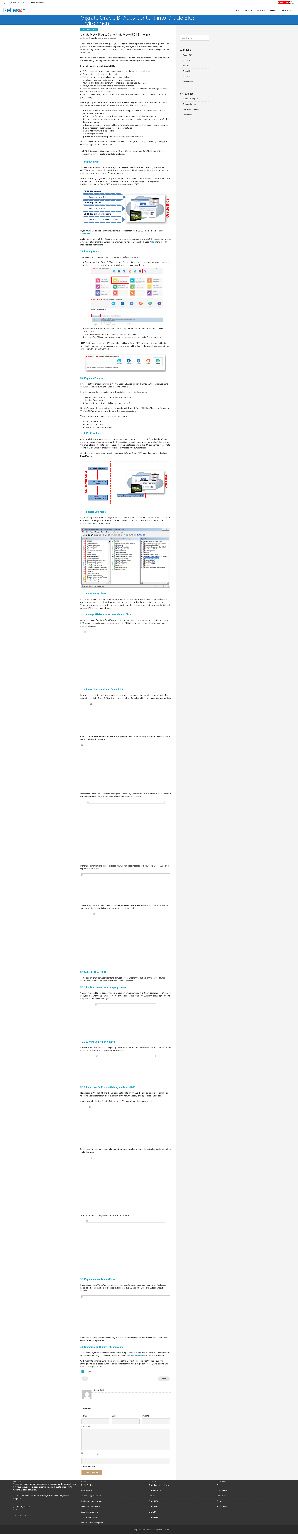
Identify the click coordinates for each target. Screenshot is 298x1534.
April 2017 (186, 66)
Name (84, 1416)
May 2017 (186, 60)
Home (237, 10)
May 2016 (186, 76)
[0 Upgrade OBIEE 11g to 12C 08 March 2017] (296, 769)
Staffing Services (87, 1485)
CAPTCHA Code (88, 1466)
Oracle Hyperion (155, 1490)
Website (145, 1416)
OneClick (152, 1496)
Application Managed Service (91, 1501)
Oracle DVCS (153, 1512)
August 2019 (187, 55)
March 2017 (187, 71)
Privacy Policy (222, 1507)
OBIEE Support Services (89, 1517)
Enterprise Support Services (91, 1496)
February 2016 (188, 82)
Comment (85, 1426)
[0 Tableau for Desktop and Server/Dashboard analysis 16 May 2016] (2, 769)
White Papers (222, 1490)
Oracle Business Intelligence (159, 1485)
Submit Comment (92, 1473)
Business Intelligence (190, 99)
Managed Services (189, 104)
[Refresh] (98, 1454)
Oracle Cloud (188, 115)
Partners (220, 1501)
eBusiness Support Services (90, 1507)
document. (85, 233)
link (154, 242)
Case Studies (221, 1496)
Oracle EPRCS (154, 1517)
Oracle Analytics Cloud (191, 109)
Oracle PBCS (153, 1507)
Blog (218, 1485)
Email (114, 1416)
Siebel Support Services (89, 1512)
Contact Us (287, 10)
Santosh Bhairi (95, 38)
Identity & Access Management (92, 1523)
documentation (138, 1355)
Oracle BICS (153, 1501)
